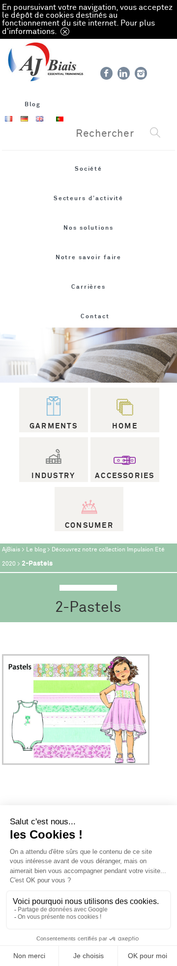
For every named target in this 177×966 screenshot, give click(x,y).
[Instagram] (141, 73)
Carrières (88, 287)
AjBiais (11, 549)
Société (89, 169)
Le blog (36, 549)
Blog (33, 104)
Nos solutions (88, 228)
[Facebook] (106, 73)
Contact (95, 316)
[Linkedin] (124, 73)
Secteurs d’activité (89, 198)
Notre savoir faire (89, 257)
